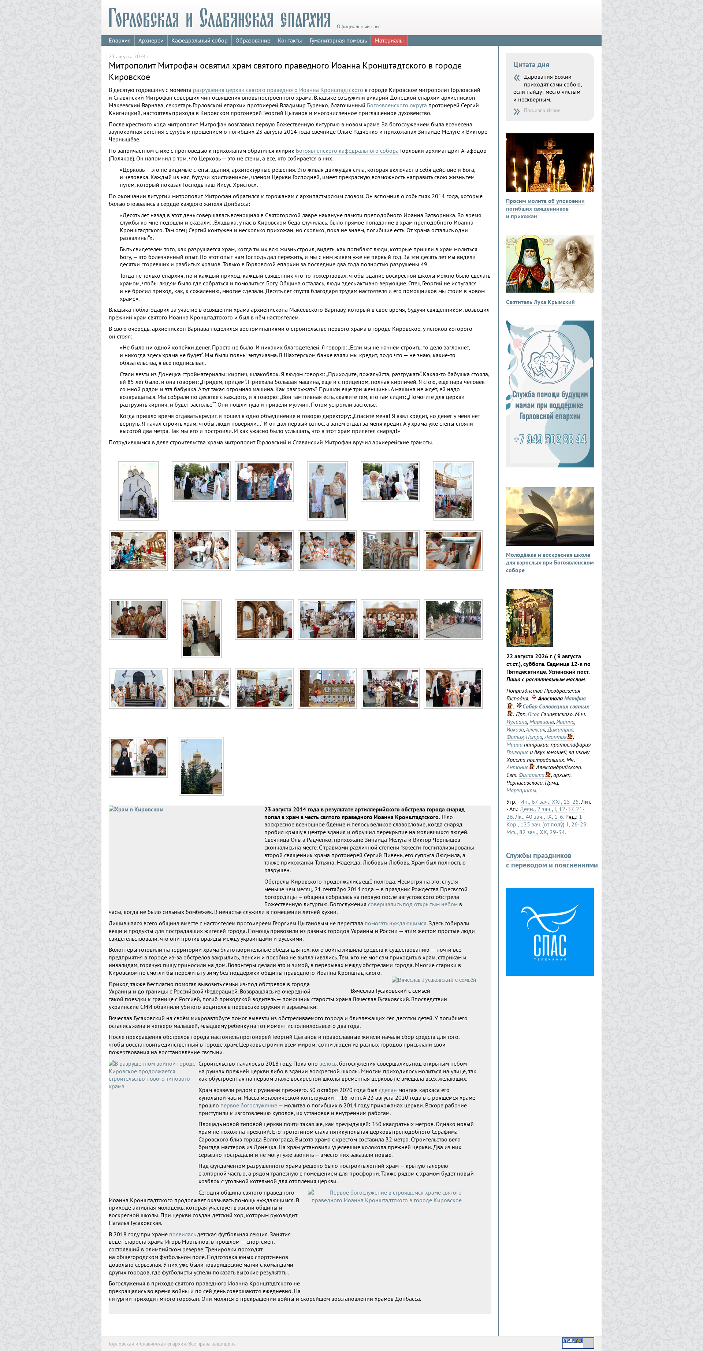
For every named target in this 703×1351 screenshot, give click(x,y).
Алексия (535, 729)
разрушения (208, 89)
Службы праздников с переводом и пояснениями (552, 860)
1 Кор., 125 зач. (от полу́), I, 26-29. (546, 820)
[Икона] (529, 645)
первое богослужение (248, 1105)
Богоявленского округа (397, 105)
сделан (388, 1089)
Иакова (515, 729)
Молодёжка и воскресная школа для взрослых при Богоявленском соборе (550, 562)
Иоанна (565, 721)
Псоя (533, 714)
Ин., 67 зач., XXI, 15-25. (550, 801)
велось (327, 1063)
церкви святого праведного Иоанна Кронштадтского (294, 89)
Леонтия (555, 736)
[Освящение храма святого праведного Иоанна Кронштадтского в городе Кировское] (201, 500)
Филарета (531, 774)
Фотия (515, 736)
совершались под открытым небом (413, 904)
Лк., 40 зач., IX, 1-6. (539, 816)
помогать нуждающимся (396, 923)
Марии (514, 744)
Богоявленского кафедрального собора (347, 150)
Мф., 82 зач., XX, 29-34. (536, 832)
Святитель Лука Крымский (540, 302)
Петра (534, 736)
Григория (517, 752)
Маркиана (541, 721)
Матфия (575, 698)
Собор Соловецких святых (555, 706)
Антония (517, 767)
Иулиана (516, 721)
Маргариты (521, 790)
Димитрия (560, 729)
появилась (182, 1234)
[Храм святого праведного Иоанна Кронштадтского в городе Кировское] (138, 518)
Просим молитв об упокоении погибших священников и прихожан (545, 208)
